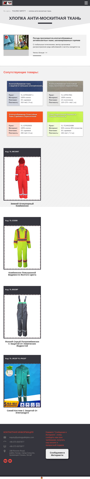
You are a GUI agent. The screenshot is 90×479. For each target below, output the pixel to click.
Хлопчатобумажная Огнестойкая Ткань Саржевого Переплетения (23, 115)
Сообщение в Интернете (57, 453)
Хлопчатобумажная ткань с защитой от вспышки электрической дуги (26, 85)
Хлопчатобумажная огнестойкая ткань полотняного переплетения (63, 85)
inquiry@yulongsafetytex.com (21, 437)
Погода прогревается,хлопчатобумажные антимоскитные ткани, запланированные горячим (56, 39)
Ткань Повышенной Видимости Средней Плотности (62, 115)
